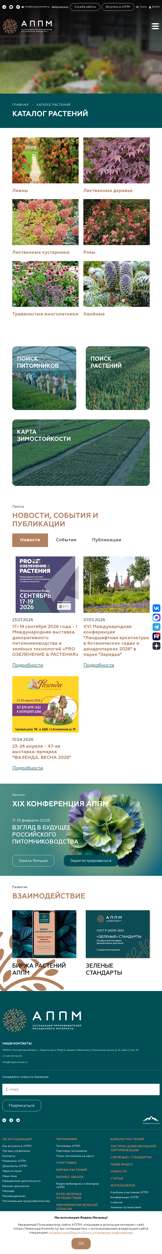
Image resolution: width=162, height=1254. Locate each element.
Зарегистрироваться (90, 861)
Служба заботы (85, 7)
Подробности (27, 665)
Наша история (12, 1171)
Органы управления (16, 1151)
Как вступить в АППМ (16, 1146)
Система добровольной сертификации (133, 1148)
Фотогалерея (122, 1185)
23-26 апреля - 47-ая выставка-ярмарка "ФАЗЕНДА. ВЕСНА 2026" (41, 752)
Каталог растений (54, 105)
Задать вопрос (60, 7)
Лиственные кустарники (41, 252)
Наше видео (121, 1164)
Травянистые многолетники (45, 314)
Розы (89, 252)
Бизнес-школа (70, 1177)
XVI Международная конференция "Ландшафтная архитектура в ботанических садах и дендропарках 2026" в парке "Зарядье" (116, 640)
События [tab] (66, 540)
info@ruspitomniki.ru (14, 1062)
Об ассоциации (17, 1139)
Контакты (8, 1156)
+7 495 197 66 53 (12, 1056)
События (116, 1202)
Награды (8, 1191)
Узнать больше (33, 861)
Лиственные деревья (108, 190)
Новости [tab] (30, 540)
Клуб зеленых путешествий (69, 1196)
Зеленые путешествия (125, 1207)
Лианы (20, 190)
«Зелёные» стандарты (131, 1157)
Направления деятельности (21, 1181)
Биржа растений (71, 1170)
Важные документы (15, 1186)
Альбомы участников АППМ (129, 1192)
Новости (118, 1171)
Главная (20, 105)
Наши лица (9, 1176)
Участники (66, 1163)
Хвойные (94, 314)
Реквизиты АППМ (14, 1161)
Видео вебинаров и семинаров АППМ (77, 1185)
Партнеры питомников (71, 1151)
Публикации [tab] (106, 540)
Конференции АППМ (124, 1197)
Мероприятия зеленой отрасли (77, 1207)
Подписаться (22, 1106)
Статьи (116, 1178)
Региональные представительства (26, 1201)
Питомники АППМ (68, 1146)
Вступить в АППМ (118, 7)
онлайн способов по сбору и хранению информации (91, 1232)
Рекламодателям (13, 1196)
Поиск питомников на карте (75, 1156)
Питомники (66, 1139)
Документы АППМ (14, 1166)
